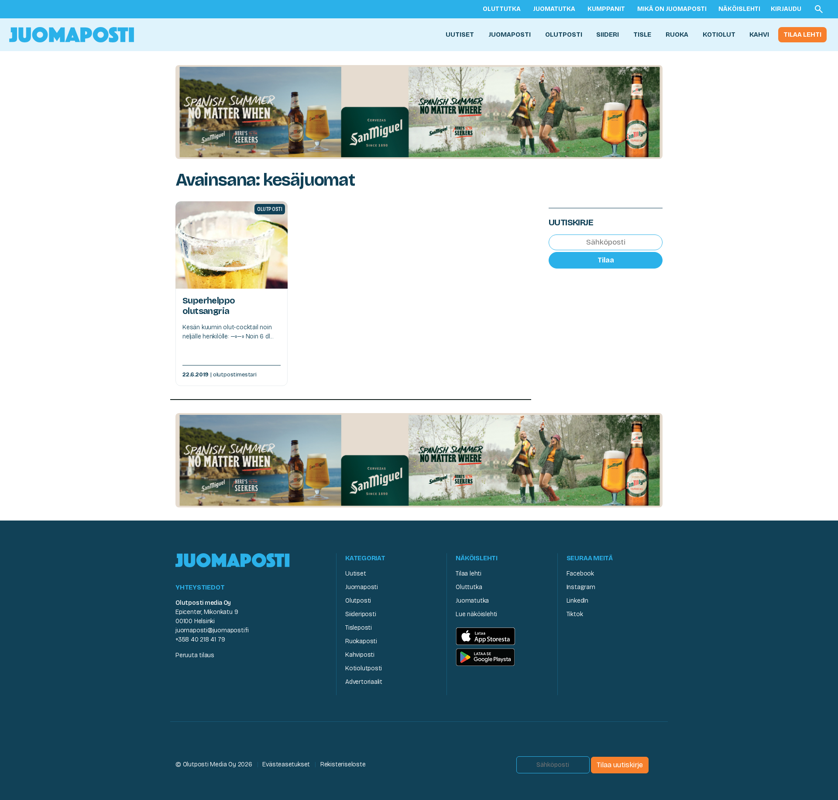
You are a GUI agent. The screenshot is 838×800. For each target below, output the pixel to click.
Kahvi (759, 34)
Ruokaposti (361, 641)
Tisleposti (358, 627)
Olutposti (563, 34)
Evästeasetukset (286, 764)
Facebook (580, 573)
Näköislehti (739, 9)
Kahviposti (359, 655)
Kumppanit (606, 9)
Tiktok (575, 614)
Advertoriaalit (363, 682)
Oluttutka (502, 9)
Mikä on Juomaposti (672, 9)
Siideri (607, 34)
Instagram (581, 587)
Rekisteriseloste (343, 764)
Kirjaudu (786, 9)
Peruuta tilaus (194, 655)
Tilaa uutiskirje (620, 765)
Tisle (642, 34)
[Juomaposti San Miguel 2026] (419, 111)
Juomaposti (509, 34)
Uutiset (460, 34)
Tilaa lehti (802, 34)
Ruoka (677, 34)
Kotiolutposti (363, 668)
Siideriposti (360, 614)
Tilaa (606, 259)
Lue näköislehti (476, 614)
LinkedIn (577, 600)
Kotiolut (719, 34)
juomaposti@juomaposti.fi (212, 630)
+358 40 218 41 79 (200, 639)
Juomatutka (554, 9)
